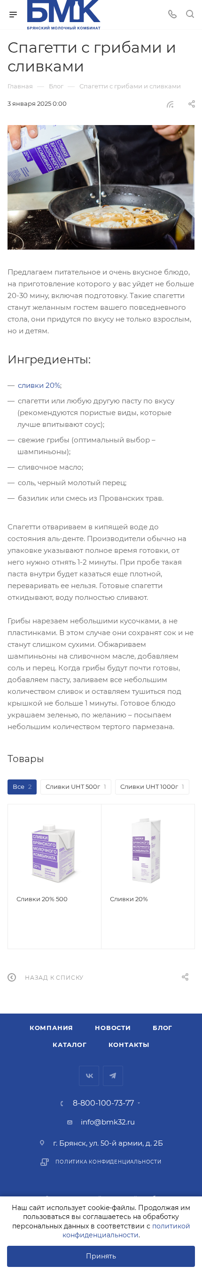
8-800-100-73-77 (103, 1103)
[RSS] (170, 104)
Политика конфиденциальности (108, 1162)
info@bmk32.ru (108, 1121)
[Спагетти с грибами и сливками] (101, 187)
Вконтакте (89, 1076)
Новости (113, 1027)
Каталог (70, 1044)
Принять (101, 1256)
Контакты (129, 1044)
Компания (51, 1027)
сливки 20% (39, 385)
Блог (162, 1027)
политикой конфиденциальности (126, 1231)
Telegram (113, 1076)
